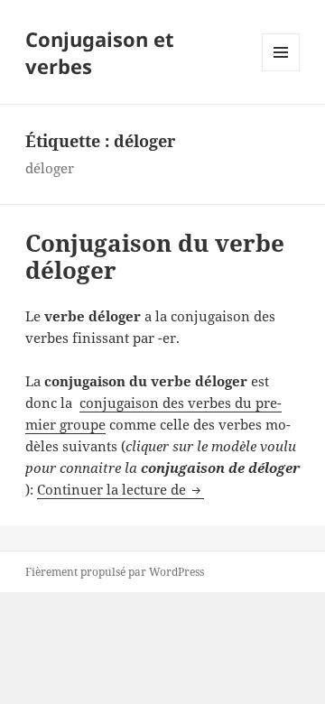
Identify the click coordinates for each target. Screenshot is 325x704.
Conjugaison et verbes (99, 52)
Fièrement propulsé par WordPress (114, 571)
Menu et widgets (281, 70)
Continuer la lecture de (120, 489)
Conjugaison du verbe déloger (154, 256)
